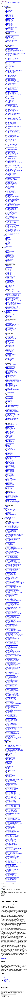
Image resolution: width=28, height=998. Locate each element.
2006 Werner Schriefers (11, 169)
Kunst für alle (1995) (11, 304)
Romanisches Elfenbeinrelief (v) (13, 389)
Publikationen (6, 311)
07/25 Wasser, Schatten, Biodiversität (14, 534)
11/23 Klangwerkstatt (11, 560)
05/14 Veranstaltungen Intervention (14, 671)
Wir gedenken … (10, 263)
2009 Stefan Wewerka (11, 154)
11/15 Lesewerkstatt (10, 642)
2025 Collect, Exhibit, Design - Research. (15, 53)
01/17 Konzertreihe (10, 628)
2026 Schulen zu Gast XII (12, 48)
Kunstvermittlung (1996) (12, 302)
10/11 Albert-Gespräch (11, 707)
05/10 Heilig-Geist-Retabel (12, 719)
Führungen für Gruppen (11, 744)
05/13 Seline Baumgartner (12, 851)
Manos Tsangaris (10, 358)
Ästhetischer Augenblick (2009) (13, 295)
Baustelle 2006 (9, 22)
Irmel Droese (9, 446)
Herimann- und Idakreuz (11, 372)
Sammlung (5, 508)
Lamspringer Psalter (10, 413)
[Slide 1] (4, 886)
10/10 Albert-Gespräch (11, 716)
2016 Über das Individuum (12, 106)
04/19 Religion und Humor (12, 604)
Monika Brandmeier (10, 439)
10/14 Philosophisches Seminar (13, 667)
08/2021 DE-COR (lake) (12, 788)
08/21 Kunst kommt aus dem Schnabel (15, 582)
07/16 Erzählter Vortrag (11, 633)
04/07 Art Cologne (10, 735)
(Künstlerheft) (4, 958)
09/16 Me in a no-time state (12, 831)
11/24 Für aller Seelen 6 (11, 549)
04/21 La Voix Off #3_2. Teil (13, 806)
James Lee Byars (10, 337)
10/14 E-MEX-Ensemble (12, 664)
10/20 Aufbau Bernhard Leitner (13, 821)
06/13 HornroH (9, 847)
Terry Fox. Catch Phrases (12, 387)
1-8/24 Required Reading (12, 557)
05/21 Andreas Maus (11, 801)
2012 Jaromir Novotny (11, 139)
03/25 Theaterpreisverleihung (13, 538)
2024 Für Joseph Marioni (12, 54)
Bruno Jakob (9, 454)
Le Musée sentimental (11, 328)
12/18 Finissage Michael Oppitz (13, 607)
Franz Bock (9, 286)
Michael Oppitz (9, 350)
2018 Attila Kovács (10, 88)
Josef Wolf (8, 487)
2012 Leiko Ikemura (11, 135)
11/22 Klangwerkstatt (11, 572)
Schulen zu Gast (10, 765)
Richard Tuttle (9, 483)
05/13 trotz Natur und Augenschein (14, 853)
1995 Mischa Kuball (11, 227)
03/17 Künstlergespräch (11, 626)
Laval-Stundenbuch (10, 406)
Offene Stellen (9, 259)
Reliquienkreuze (10, 384)
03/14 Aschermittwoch (11, 844)
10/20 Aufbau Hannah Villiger (13, 819)
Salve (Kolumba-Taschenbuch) (13, 501)
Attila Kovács (9, 347)
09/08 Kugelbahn (10, 874)
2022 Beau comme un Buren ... (13, 61)
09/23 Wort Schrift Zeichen (12, 781)
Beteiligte (8, 11)
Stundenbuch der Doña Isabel (13, 414)
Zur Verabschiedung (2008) (12, 297)
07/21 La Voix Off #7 (11, 792)
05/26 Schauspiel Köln (11, 525)
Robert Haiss (9, 450)
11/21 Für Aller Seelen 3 (11, 579)
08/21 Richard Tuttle (11, 787)
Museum (5, 247)
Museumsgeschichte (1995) (12, 307)
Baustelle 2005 (9, 23)
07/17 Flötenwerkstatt (11, 619)
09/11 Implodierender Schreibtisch (14, 710)
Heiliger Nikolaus (10, 370)
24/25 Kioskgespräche (11, 531)
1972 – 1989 (9, 268)
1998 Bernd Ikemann (11, 208)
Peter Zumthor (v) (10, 488)
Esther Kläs (9, 458)
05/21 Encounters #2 (11, 802)
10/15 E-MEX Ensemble (12, 645)
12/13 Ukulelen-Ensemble (12, 676)
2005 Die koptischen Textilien (13, 177)
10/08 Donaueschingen (11, 873)
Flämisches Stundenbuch (12, 418)
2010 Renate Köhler (11, 152)
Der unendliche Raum (11, 497)
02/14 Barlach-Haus (10, 675)
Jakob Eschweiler (10, 281)
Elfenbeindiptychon (10, 367)
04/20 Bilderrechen (10, 827)
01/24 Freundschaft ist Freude (13, 559)
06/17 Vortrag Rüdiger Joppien (13, 622)
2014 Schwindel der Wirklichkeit (13, 119)
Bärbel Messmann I (10, 470)
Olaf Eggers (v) (9, 448)
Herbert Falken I (10, 340)
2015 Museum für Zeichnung (13, 117)
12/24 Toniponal (10, 544)
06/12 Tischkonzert (10, 698)
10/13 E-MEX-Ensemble (12, 680)
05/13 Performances (10, 686)
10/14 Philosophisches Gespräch (13, 663)
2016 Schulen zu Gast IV (12, 110)
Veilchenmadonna (10, 392)
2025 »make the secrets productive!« (14, 50)
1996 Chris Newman (11, 222)
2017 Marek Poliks (10, 98)
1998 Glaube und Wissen (12, 205)
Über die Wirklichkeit (11, 499)
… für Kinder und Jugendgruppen (14, 745)
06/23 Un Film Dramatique (12, 566)
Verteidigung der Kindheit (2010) (13, 293)
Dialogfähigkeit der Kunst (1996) (13, 303)
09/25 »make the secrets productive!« (14, 779)
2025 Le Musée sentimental (12, 49)
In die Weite (9, 401)
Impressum (6, 979)
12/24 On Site (9, 543)
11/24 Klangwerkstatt (11, 547)
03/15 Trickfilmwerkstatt (11, 658)
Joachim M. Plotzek (10, 276)
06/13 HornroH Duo (11, 685)
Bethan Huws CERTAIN (12, 364)
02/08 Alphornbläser (11, 732)
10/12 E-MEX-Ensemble (12, 690)
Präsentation (9, 260)
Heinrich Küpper (10, 349)
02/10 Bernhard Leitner (11, 720)
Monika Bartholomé (10, 334)
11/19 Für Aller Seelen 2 (11, 599)
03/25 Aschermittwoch (11, 539)
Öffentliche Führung (11, 752)
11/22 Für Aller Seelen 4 (11, 574)
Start (2, 2)
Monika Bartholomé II (11, 430)
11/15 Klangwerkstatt (11, 643)
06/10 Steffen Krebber (11, 718)
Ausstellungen (7, 2)
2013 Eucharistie (10, 128)
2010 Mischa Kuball (11, 145)
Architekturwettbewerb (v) (12, 495)
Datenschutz (7, 978)
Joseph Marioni (9, 351)
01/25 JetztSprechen (10, 540)
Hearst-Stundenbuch (11, 416)
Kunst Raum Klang (10, 759)
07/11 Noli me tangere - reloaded (13, 862)
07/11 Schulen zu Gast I (11, 712)
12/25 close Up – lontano (12, 529)
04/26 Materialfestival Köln (12, 526)
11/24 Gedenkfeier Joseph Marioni (14, 548)
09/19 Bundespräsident (11, 603)
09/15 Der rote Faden (11, 834)
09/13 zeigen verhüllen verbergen (13, 848)
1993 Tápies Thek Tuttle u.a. (12, 233)
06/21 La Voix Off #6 (11, 793)
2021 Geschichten (10, 68)
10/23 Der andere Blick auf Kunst (14, 562)
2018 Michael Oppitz (11, 92)
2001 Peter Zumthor (10, 192)
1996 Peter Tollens (16, 2)
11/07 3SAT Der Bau (11, 881)
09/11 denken (9, 861)
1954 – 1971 (9, 269)
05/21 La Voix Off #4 (11, 800)
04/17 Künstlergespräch (11, 624)
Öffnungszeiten (9, 244)
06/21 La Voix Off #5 (11, 797)
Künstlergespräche (10, 757)
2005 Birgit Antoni (10, 178)
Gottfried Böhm (9, 36)
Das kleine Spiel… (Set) (11, 424)
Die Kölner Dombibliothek (12, 496)
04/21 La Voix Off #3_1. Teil (13, 808)
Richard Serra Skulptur (11, 385)
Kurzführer (8, 315)
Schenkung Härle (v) (11, 329)
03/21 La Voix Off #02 (11, 810)
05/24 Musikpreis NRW (11, 553)
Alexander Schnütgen (11, 285)
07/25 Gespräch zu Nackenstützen (14, 535)
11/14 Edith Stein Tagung (12, 660)
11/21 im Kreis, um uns (11, 784)
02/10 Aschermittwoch (11, 722)
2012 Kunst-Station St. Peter (12, 136)
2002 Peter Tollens (10, 190)
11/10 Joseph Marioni (11, 715)
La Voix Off (9, 776)
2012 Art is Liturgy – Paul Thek (13, 132)
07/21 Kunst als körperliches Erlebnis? (15, 583)
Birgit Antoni (9, 427)
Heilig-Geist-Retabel (11, 371)
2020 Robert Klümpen (11, 79)
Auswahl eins (9, 320)
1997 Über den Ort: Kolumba (13, 218)
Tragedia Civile (9, 388)
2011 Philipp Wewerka (11, 144)
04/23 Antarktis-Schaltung (12, 569)
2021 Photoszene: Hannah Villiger (14, 70)
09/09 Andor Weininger (11, 724)
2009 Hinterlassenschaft (11, 156)
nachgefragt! (9, 753)
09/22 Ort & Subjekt (11, 783)
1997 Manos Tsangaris (11, 214)
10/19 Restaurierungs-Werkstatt (13, 600)
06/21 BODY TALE (11, 587)
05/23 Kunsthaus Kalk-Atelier (13, 568)
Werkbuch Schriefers (11, 354)
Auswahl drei (9, 323)
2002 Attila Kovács (10, 187)
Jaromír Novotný (10, 475)
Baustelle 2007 (9, 19)
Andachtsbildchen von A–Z (12, 324)
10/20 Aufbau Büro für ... (12, 818)
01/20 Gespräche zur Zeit (12, 594)
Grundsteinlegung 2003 (11, 27)
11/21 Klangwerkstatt (11, 578)
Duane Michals (9, 473)
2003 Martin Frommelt (11, 184)
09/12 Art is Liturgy (10, 854)
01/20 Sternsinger (10, 595)
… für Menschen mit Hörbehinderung (14, 750)
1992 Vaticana (9, 234)
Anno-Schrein (9, 396)
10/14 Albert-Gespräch (11, 665)
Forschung (8, 513)
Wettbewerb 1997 (10, 31)
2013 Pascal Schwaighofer (12, 131)
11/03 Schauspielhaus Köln (12, 738)
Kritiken (8, 252)
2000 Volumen (9, 194)
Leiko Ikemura (9, 343)
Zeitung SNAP (9, 316)
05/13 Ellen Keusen (10, 849)
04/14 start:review (10, 672)
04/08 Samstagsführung (11, 878)
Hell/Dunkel (4, 995)
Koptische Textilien (10, 325)
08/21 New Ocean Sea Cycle (13, 581)
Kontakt (8, 243)
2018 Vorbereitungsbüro (11, 89)
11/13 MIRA (9, 845)
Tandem (8, 768)
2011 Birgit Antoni (10, 140)
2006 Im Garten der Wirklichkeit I (14, 170)
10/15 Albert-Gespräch (11, 647)
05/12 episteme (9, 701)
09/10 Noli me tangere (11, 865)
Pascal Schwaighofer (11, 479)
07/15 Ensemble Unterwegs (12, 654)
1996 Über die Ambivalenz (12, 220)
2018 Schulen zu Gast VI (12, 93)
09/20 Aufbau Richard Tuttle (12, 824)
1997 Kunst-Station (10, 216)
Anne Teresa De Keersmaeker (13, 456)
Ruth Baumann (9, 432)
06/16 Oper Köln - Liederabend (13, 635)
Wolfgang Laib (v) (10, 467)
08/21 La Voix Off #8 (11, 791)
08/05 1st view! (9, 736)
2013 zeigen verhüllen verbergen (13, 126)
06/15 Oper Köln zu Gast (12, 656)
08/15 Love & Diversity (11, 652)
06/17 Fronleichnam (10, 620)
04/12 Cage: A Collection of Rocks (14, 703)
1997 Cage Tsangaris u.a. (12, 212)
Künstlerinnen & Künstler (12, 510)
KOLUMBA (4, 1)
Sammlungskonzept (10, 509)
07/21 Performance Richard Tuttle (14, 586)
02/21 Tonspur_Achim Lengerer (13, 590)
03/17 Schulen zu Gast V (12, 625)
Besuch (5, 235)
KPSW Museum (10, 373)
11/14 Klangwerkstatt (11, 662)
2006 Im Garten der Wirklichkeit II (14, 168)
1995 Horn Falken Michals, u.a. (13, 230)
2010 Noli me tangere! (11, 147)
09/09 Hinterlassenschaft (11, 870)
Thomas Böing (9, 436)
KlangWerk (9, 774)
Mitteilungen (9, 506)
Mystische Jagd (9, 383)
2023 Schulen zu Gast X (11, 59)
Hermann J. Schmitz (11, 284)
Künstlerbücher (9, 327)
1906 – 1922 (9, 273)
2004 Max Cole (9, 181)
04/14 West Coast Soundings (12, 673)
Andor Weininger (10, 360)
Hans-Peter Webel (10, 484)
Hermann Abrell (10, 426)
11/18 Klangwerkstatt (11, 608)
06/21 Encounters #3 (11, 796)
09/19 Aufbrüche (10, 840)
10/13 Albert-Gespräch (11, 681)
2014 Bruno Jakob (10, 125)
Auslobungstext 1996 (11, 32)
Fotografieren (9, 241)
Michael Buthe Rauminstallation (13, 380)
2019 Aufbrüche (10, 84)
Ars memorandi (9, 415)
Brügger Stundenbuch (11, 409)
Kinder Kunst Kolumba (11, 755)
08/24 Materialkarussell (11, 551)
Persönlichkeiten (10, 41)
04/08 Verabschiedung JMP (12, 731)
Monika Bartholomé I (11, 428)
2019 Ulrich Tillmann (11, 83)
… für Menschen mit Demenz (13, 748)
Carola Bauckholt (10, 431)
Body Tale (8, 437)
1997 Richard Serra (10, 213)
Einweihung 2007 (10, 18)
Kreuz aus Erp (9, 377)
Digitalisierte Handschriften (12, 405)
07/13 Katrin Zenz (10, 682)
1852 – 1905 (9, 274)
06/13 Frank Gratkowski (11, 684)
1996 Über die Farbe (11, 226)
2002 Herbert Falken (11, 188)
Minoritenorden (9, 37)
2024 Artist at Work (10, 55)
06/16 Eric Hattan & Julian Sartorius (14, 634)
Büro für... (8, 445)
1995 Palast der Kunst (11, 229)
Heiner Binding (9, 435)
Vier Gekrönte (9, 390)
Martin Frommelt (10, 342)
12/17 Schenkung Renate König (13, 615)
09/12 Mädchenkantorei (11, 692)
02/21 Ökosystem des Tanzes (13, 813)
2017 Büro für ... (10, 101)
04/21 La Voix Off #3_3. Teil (13, 805)
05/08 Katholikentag (11, 729)
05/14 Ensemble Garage (11, 669)
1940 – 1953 (9, 270)
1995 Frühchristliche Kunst (12, 225)
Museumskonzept (10, 256)
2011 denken (9, 141)
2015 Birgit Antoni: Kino (12, 118)
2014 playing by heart (11, 122)
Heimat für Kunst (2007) (12, 298)
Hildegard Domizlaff (11, 338)
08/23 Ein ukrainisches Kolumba (13, 564)
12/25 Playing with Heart (12, 527)
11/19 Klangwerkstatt (11, 598)
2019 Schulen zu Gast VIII (12, 81)
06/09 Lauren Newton (11, 871)
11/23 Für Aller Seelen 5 (11, 561)
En (4, 3)
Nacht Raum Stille (10, 758)
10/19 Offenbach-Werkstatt (12, 602)
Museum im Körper (10, 775)
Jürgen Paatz (9, 353)
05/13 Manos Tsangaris (11, 852)
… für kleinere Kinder (11, 746)
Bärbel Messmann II (11, 471)
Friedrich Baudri (10, 289)
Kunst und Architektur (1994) (13, 308)
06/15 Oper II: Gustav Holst (12, 835)
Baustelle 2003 (9, 25)
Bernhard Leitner (10, 469)
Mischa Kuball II (10, 463)
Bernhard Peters (10, 476)
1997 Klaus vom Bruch (11, 217)
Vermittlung (6, 740)
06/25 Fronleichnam (10, 536)
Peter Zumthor (9, 10)
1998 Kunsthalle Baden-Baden (13, 204)
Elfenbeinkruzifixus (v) (11, 368)
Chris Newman (9, 474)
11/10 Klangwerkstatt (11, 714)
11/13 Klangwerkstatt (11, 679)
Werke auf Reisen (10, 45)
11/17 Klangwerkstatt (11, 616)
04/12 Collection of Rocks (12, 857)
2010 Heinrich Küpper (11, 149)
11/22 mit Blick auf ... (11, 573)
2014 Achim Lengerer (11, 123)
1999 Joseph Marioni (11, 201)
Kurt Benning (9, 336)
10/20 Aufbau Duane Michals (13, 822)
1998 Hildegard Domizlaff (12, 211)
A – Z (7, 250)
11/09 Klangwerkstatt (11, 723)
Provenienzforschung (11, 514)
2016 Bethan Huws (10, 109)
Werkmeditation (9, 766)
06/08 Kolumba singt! (11, 728)
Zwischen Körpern (10, 770)
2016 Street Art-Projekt (11, 104)
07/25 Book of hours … (11, 533)
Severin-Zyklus (9, 397)
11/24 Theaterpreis (10, 546)
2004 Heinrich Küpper (11, 183)
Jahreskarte (8, 242)
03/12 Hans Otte (10, 706)
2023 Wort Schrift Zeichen (12, 58)
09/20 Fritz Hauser (10, 591)
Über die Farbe (9, 493)
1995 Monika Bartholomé (12, 231)
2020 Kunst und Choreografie (13, 72)
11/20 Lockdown (10, 815)
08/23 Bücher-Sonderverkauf (13, 565)
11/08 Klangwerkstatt (11, 725)
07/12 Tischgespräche (11, 697)
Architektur (6, 6)
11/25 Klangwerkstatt (11, 530)
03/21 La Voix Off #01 (11, 811)
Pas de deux (9, 400)
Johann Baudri (9, 287)
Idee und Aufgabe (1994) (12, 310)
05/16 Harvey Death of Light (13, 638)
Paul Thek (8, 355)
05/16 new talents (10, 637)
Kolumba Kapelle (10, 376)
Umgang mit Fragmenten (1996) (13, 300)
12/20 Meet (8, 814)
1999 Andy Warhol (10, 203)
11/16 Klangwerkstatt (11, 629)
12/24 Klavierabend (10, 542)
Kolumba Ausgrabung (11, 375)
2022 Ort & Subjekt (10, 62)
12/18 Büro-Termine (11, 606)
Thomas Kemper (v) (11, 457)
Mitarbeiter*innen (10, 255)
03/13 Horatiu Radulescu (12, 688)
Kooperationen (9, 254)
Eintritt (7, 238)
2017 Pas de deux (10, 96)
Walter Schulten (9, 277)
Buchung (8, 742)
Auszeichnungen (10, 251)
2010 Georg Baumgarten (12, 153)
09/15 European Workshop (12, 649)
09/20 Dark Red (10, 826)
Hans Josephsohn (10, 345)
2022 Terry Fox (9, 65)
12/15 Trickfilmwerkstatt (11, 639)
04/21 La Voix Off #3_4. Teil (13, 804)
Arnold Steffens (9, 282)
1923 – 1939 (9, 272)
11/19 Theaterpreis (10, 596)
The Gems (8, 763)
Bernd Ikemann (9, 452)
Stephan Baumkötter (11, 433)
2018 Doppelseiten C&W (12, 91)
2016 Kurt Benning (10, 105)
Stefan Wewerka (10, 486)
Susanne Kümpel (10, 346)
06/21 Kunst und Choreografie (13, 795)
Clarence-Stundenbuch (11, 410)
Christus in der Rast (10, 366)
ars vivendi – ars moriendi (12, 407)
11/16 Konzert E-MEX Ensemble (13, 630)
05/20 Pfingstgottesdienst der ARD (14, 592)
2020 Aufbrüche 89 (10, 78)
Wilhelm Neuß (9, 280)
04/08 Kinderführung (11, 879)
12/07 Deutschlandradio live (12, 733)
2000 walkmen (9, 195)
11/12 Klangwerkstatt (11, 689)
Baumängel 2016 (10, 16)
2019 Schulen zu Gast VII (12, 87)
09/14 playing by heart (11, 839)
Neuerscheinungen (10, 314)
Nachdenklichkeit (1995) (12, 306)
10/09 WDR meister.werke (12, 869)
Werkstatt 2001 (9, 29)
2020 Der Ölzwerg (10, 76)
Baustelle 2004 (9, 24)
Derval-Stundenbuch (11, 419)
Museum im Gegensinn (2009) (13, 294)
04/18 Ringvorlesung (11, 612)
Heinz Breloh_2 (10, 441)
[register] (15, 994)
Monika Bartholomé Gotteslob (13, 381)
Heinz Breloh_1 (10, 440)
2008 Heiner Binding (11, 161)
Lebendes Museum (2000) (12, 299)
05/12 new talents (10, 702)
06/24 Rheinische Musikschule (13, 552)
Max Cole (8, 444)
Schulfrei (8, 767)
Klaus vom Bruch (10, 443)
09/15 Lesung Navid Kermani (13, 651)
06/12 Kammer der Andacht (12, 699)
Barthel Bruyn (9, 398)
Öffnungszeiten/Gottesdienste (13, 38)
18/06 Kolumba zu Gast (11, 611)
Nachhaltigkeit (9, 257)
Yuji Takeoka (9, 480)
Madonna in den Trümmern (12, 35)
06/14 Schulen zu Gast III (12, 668)
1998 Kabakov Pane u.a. (12, 209)
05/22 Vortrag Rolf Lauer (12, 577)
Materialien (8, 12)
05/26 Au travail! (10, 523)
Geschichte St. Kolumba (11, 40)
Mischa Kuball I (10, 462)
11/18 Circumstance (10, 609)
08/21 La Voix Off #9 (11, 789)
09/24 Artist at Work (11, 780)
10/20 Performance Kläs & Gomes (14, 823)
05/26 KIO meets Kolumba (12, 522)
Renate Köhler (9, 461)
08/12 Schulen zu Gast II (12, 694)
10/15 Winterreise (10, 646)
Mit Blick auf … (10, 762)
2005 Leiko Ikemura (11, 173)
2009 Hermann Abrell (11, 160)
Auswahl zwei (9, 321)
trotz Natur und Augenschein (12, 503)
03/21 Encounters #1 (11, 809)
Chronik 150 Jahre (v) (11, 500)
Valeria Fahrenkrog (10, 449)
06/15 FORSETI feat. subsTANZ (14, 655)
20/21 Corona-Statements (12, 589)
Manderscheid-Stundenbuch (12, 411)
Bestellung (8, 312)
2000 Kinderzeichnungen (12, 197)
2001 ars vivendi (10, 191)
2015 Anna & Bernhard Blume (13, 113)
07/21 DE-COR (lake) (11, 585)
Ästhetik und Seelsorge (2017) (13, 291)
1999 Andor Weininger (11, 200)
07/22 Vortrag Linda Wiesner (12, 576)
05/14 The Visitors (10, 843)
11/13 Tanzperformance (11, 677)
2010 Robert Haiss (10, 151)
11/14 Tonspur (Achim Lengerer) (13, 659)
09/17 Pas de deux (10, 828)
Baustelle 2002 (9, 28)
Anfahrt (8, 237)
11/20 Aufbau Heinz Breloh (12, 817)
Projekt (8, 8)
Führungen (8, 239)
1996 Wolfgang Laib (11, 224)
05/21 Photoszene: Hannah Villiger (14, 798)
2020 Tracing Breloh (11, 71)
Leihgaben (8, 512)
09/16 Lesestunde (10, 650)
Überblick (8, 265)
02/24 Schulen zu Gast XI (12, 555)
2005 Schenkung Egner (11, 171)
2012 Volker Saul (10, 138)
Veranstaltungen (7, 518)
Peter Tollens (9, 357)
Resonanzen (9, 246)
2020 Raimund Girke (11, 75)
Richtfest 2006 (9, 20)
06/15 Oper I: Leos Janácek (12, 836)
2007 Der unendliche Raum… (13, 165)
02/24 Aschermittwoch (11, 556)
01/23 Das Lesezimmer (11, 570)
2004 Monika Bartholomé (12, 179)
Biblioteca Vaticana (10, 492)
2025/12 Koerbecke (10, 517)
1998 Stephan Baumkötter (12, 207)
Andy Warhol (9, 359)
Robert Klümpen (10, 460)
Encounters (8, 772)
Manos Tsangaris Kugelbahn (12, 379)
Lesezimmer (9, 761)
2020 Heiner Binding (11, 80)
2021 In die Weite (10, 66)
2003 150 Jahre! (10, 186)
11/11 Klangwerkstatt (11, 708)
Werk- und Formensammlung (13, 330)
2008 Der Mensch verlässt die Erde (14, 162)
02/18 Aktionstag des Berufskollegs (14, 613)
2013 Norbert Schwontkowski (13, 130)
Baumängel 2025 (10, 14)
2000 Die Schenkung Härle (12, 196)
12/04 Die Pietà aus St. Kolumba (13, 737)
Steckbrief (8, 261)
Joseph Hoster (9, 278)
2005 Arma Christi (10, 174)
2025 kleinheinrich (10, 52)
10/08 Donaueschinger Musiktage (14, 727)
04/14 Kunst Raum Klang (12, 841)
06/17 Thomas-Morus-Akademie (13, 621)
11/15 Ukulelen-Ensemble (12, 641)
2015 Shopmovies (10, 111)
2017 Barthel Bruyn (10, 102)
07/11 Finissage (9, 711)
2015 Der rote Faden (11, 114)
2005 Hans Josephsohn (11, 175)
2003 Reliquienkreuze (11, 182)
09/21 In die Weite (10, 785)
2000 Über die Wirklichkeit (12, 199)
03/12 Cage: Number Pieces (12, 705)
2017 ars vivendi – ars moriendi (13, 95)
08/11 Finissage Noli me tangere (13, 858)
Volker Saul (9, 478)
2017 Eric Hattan (10, 100)
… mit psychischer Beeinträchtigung (14, 749)
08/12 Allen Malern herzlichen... (13, 695)
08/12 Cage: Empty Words (12, 693)
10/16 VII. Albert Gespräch (12, 632)
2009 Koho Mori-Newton (12, 158)
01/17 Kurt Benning (10, 830)
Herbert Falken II (10, 341)
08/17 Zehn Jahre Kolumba (12, 617)
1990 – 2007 (9, 267)
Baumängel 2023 (10, 15)
